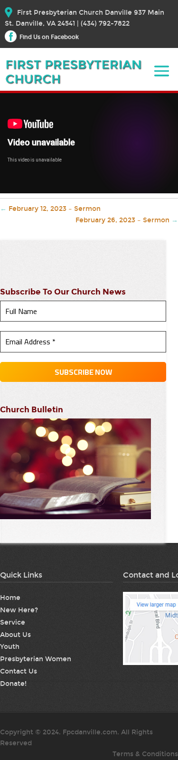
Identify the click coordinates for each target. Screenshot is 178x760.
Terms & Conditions (145, 754)
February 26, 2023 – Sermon (126, 220)
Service (12, 622)
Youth (9, 647)
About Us (15, 635)
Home (10, 598)
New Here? (19, 610)
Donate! (13, 684)
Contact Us (18, 671)
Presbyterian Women (35, 659)
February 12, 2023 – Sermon (50, 209)
